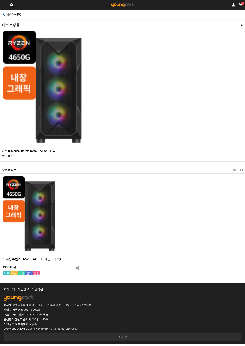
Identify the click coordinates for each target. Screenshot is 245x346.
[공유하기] (77, 267)
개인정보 (23, 289)
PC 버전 (122, 337)
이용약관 (37, 289)
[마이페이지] (233, 5)
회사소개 (9, 289)
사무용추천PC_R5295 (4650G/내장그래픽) (29, 151)
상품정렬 (8, 170)
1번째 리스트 (242, 25)
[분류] (4, 5)
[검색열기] (11, 5)
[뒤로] (4, 14)
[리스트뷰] (234, 169)
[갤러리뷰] (241, 169)
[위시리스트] (72, 267)
